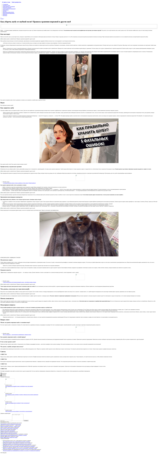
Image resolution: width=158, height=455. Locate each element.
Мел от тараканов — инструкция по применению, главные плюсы (17, 334)
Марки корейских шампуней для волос (8, 432)
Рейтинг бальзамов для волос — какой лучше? (10, 426)
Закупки (4, 11)
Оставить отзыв (6, 2)
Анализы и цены (6, 5)
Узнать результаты (16, 2)
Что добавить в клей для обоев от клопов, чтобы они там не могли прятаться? (21, 394)
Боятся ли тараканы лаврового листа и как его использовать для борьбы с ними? (20, 448)
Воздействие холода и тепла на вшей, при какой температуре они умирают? (19, 446)
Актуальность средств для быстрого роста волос (10, 424)
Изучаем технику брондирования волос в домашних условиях (13, 435)
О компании (5, 4)
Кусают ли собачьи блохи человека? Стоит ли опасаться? (17, 403)
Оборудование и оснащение (9, 6)
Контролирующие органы (8, 12)
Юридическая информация (8, 13)
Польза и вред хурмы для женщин (7, 430)
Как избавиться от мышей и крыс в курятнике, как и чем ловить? (19, 386)
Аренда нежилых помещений (9, 8)
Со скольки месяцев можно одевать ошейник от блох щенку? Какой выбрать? (19, 182)
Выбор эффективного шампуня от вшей (8, 437)
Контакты (5, 15)
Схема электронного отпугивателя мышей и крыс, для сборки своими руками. (19, 282)
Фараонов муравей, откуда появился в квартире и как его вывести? (17, 443)
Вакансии (5, 14)
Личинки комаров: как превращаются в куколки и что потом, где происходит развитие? (21, 450)
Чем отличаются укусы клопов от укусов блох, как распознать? (18, 411)
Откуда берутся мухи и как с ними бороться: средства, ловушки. (16, 441)
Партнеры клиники (7, 7)
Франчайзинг (6, 9)
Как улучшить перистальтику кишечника (9, 428)
